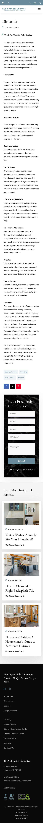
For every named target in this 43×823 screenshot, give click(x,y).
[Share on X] (12, 386)
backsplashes (11, 372)
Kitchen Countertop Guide (15, 729)
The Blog (7, 719)
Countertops (9, 701)
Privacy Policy (21, 812)
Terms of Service (21, 815)
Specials (7, 743)
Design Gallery (10, 724)
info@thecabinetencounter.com (18, 780)
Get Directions (10, 788)
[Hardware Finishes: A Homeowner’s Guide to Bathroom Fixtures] (21, 615)
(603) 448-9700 (11, 777)
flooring (23, 372)
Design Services (10, 710)
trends (21, 378)
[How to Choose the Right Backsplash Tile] (21, 564)
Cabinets (7, 706)
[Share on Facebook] (6, 386)
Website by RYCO (21, 818)
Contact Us (9, 748)
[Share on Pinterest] (18, 386)
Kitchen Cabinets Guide (14, 733)
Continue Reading (13, 545)
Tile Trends (9, 378)
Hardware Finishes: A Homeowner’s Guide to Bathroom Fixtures (20, 641)
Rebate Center (10, 738)
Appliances (8, 696)
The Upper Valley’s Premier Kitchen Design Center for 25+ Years (20, 678)
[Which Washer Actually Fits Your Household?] (21, 513)
